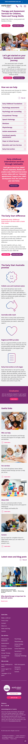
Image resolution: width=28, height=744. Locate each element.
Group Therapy (5, 653)
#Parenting (21, 591)
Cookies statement (20, 735)
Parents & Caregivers (18, 668)
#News (15, 591)
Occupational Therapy (5, 656)
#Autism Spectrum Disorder (8, 589)
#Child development (6, 591)
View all (23, 98)
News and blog (5, 628)
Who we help (6, 433)
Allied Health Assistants (5, 639)
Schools (17, 671)
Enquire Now (6, 25)
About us (4, 626)
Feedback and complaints (8, 735)
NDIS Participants (20, 664)
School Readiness (20, 648)
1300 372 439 (14, 697)
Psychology (18, 639)
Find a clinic (4, 620)
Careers (4, 535)
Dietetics (4, 646)
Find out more (14, 185)
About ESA (5, 500)
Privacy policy (5, 738)
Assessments (5, 643)
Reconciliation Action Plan (15, 721)
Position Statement (19, 737)
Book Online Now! (18, 25)
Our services (5, 466)
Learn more (14, 399)
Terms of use (13, 738)
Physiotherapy (19, 641)
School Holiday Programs (19, 645)
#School (3, 592)
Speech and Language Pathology (21, 655)
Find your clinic (14, 693)
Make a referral (5, 618)
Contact (3, 623)
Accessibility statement (7, 737)
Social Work (18, 651)
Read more (4, 601)
